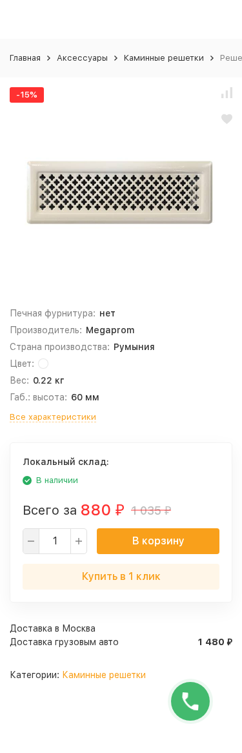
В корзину (158, 541)
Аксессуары (82, 58)
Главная (25, 58)
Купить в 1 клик (121, 576)
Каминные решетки (164, 58)
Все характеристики (53, 417)
